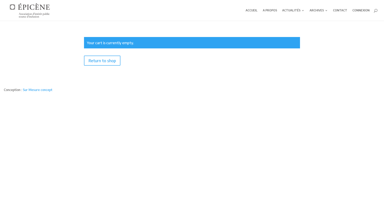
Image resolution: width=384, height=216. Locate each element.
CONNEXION (361, 10)
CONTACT (340, 10)
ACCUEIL (252, 10)
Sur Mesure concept (37, 90)
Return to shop (102, 60)
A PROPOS (270, 10)
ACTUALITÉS (291, 10)
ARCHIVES (317, 10)
